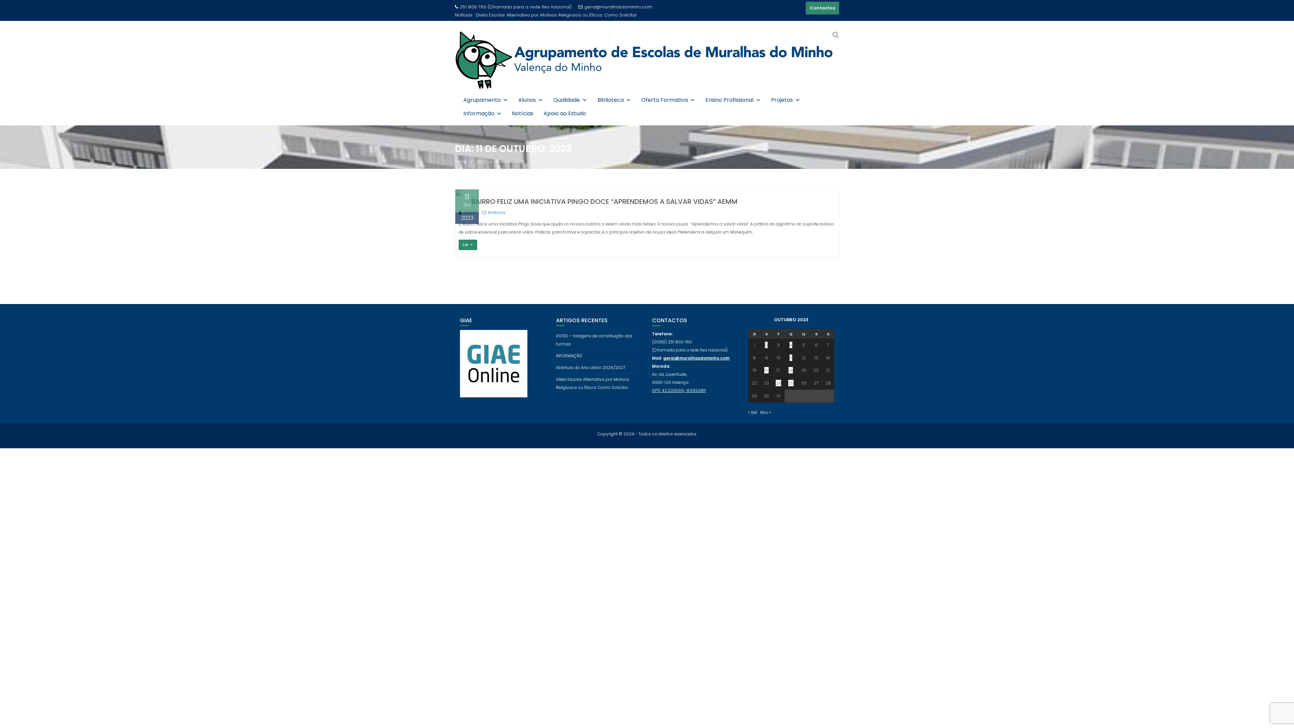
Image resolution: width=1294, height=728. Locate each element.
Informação (478, 113)
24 (778, 383)
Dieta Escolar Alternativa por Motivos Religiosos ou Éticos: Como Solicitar (556, 15)
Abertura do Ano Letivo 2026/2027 (590, 367)
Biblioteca (610, 100)
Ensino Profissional (729, 100)
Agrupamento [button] (482, 100)
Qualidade (566, 100)
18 (791, 370)
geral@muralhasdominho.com (618, 7)
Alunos (527, 100)
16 (766, 370)
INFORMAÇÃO (569, 356)
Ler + (468, 244)
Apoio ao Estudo (565, 113)
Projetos (782, 100)
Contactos (822, 8)
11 (791, 358)
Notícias (522, 113)
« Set (752, 412)
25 (791, 383)
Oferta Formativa (664, 100)
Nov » (765, 412)
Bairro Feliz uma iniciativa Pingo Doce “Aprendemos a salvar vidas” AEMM (604, 201)
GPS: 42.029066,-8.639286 (679, 390)
